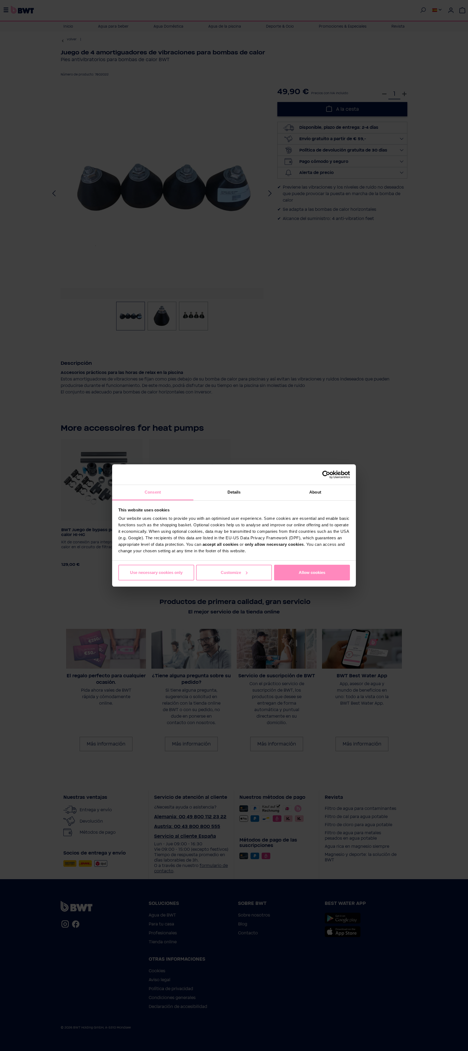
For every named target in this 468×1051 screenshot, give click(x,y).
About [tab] (315, 492)
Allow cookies (312, 572)
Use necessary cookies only (156, 572)
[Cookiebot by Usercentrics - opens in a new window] (326, 475)
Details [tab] (234, 492)
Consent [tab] (153, 492)
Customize (231, 572)
